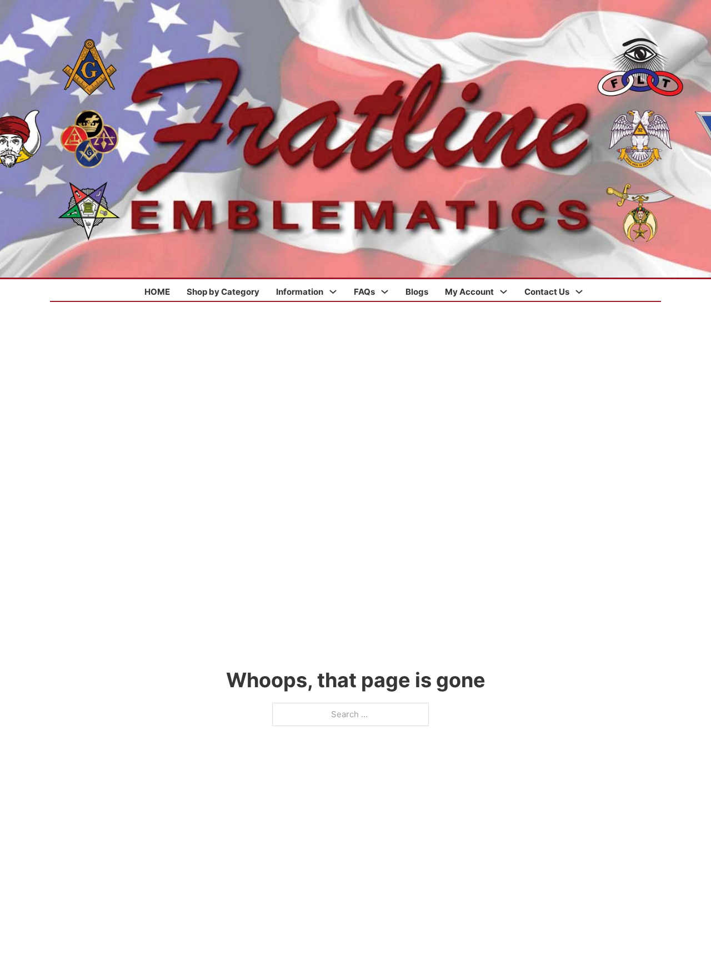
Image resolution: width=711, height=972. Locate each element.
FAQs (364, 291)
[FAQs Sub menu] (384, 292)
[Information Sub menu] (333, 292)
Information (299, 291)
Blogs (416, 291)
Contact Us (546, 291)
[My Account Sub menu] (503, 292)
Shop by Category (223, 291)
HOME (157, 291)
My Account (469, 291)
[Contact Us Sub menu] (579, 292)
